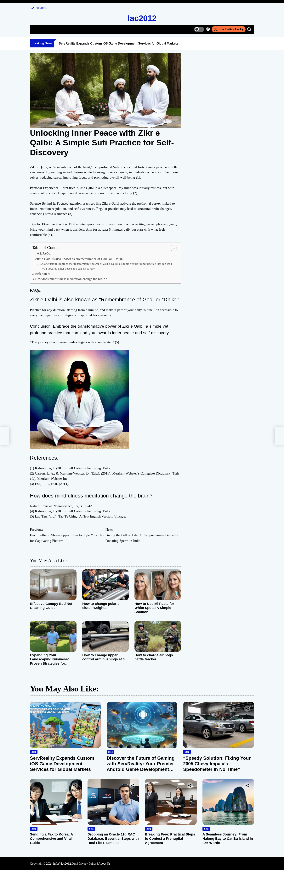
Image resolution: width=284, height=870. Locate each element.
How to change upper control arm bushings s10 (103, 657)
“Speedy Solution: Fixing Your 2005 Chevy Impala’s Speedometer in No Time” (217, 763)
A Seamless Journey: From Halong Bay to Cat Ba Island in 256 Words (227, 838)
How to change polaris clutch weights (100, 606)
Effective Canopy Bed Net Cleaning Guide (51, 606)
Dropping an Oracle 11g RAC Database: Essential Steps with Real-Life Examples (113, 838)
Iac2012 (142, 18)
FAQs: (47, 253)
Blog (33, 751)
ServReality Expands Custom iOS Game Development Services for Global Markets (118, 43)
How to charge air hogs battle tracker (153, 657)
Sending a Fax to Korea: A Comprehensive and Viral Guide (51, 838)
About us (104, 863)
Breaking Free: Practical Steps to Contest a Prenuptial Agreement (170, 838)
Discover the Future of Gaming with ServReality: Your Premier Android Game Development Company (141, 766)
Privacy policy (87, 863)
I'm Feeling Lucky (231, 29)
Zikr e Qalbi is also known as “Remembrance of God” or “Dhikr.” (79, 259)
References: (43, 274)
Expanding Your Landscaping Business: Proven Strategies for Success (49, 661)
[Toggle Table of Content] (172, 248)
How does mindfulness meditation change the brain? (71, 279)
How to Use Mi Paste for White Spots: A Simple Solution (154, 608)
